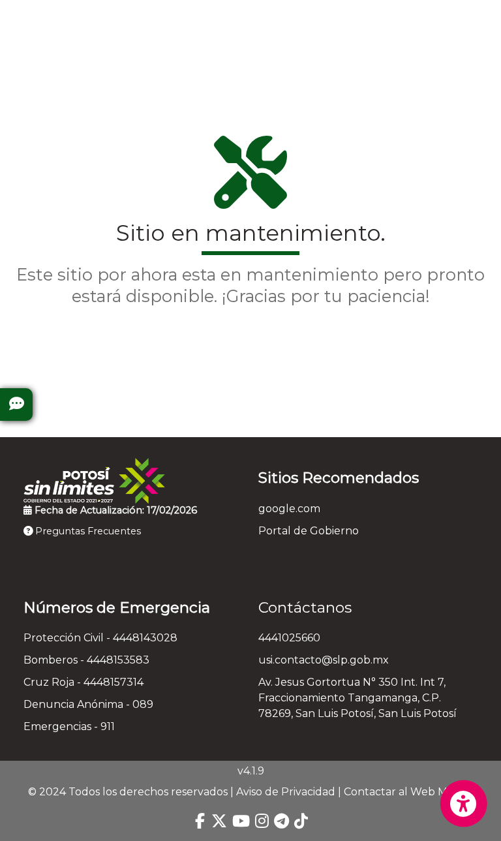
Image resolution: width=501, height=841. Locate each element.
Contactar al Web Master (409, 792)
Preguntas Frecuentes (87, 531)
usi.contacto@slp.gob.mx (323, 660)
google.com (289, 508)
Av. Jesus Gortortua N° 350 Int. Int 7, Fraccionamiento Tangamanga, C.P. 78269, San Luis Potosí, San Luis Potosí (357, 698)
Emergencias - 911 (69, 726)
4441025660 (289, 638)
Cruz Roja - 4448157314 (83, 682)
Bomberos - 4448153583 (86, 660)
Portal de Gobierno (308, 531)
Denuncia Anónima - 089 (88, 704)
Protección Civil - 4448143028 (100, 638)
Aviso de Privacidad (285, 792)
